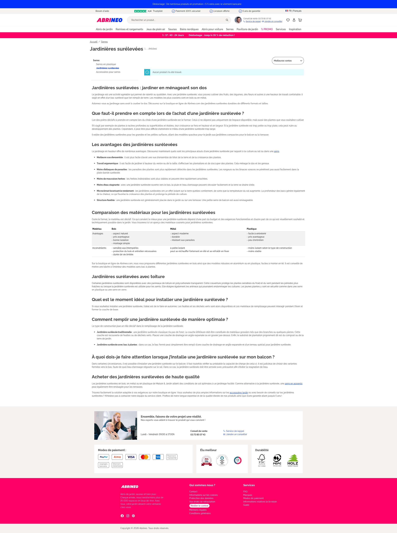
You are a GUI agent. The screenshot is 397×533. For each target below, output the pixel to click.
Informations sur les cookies (203, 495)
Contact (193, 491)
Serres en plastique (106, 64)
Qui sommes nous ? (202, 485)
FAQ (245, 491)
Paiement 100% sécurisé (188, 11)
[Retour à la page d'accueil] (109, 20)
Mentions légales (198, 510)
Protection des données (201, 498)
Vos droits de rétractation (202, 501)
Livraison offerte (221, 11)
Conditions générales (200, 513)
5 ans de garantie (251, 11)
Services (249, 485)
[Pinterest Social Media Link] (133, 515)
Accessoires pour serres (108, 72)
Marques (247, 495)
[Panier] (300, 20)
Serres (96, 60)
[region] (198, 4)
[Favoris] (288, 20)
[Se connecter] (294, 20)
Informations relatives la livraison (260, 501)
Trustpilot (157, 11)
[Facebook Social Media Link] (122, 515)
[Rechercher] (227, 20)
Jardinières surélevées (107, 68)
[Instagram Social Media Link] (128, 515)
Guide (246, 505)
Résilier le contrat (199, 505)
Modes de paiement (253, 498)
